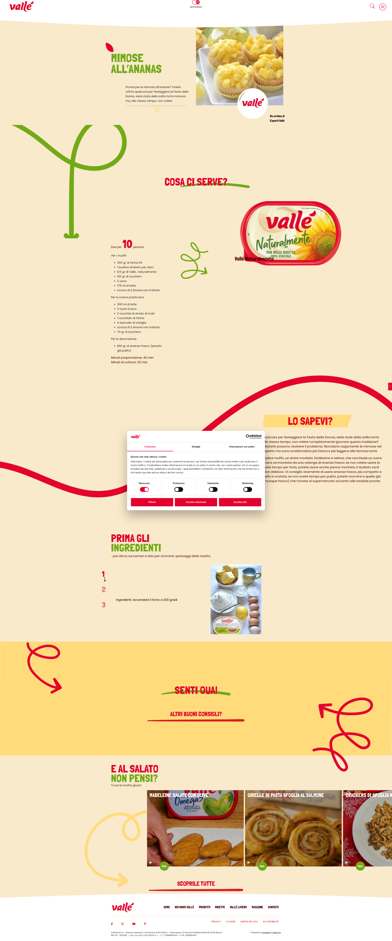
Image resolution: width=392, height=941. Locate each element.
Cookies (231, 921)
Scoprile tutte (196, 883)
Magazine (257, 907)
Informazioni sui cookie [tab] (241, 446)
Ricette (220, 907)
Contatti (273, 907)
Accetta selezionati (196, 502)
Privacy (216, 921)
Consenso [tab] (150, 446)
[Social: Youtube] (138, 925)
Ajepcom (277, 932)
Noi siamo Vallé (184, 907)
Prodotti (204, 907)
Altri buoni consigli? (196, 714)
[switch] (178, 489)
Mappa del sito (249, 921)
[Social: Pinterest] (149, 925)
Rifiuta (152, 502)
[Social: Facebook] (116, 925)
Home (167, 907)
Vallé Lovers (238, 907)
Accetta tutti (240, 502)
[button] (372, 6)
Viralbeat (266, 932)
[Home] (21, 6)
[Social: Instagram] (126, 925)
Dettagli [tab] (196, 446)
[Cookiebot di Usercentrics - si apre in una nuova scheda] (248, 436)
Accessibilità (271, 921)
